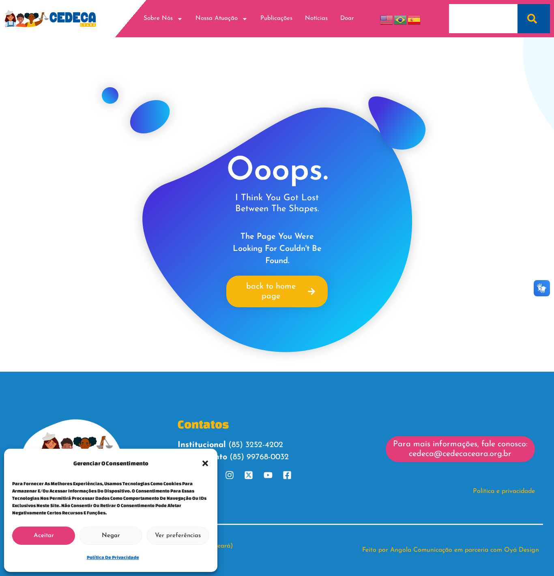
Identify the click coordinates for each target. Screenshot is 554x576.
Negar (111, 536)
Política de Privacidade (113, 557)
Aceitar (44, 536)
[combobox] (483, 18)
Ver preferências (178, 536)
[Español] (414, 18)
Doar (347, 18)
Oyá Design (521, 550)
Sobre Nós (158, 18)
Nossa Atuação (216, 18)
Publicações (276, 18)
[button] (205, 463)
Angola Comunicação (421, 550)
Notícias (316, 18)
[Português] (401, 18)
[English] (387, 18)
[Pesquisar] (533, 18)
